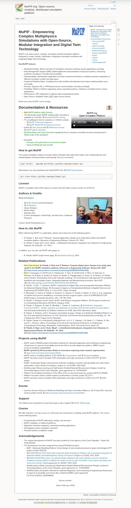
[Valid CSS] (81, 503)
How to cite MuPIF (98, 48)
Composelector (71, 355)
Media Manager (103, 9)
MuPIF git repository (74, 170)
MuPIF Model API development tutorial (44, 125)
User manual (37, 127)
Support (95, 58)
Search (115, 5)
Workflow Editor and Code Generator (39, 132)
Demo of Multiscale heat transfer (40, 145)
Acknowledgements (99, 62)
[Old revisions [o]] (119, 34)
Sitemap (113, 9)
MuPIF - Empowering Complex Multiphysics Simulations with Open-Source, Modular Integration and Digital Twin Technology (101, 33)
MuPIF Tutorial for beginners (40, 122)
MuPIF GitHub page (82, 403)
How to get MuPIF (98, 41)
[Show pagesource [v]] (119, 29)
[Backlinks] (119, 39)
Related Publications (99, 51)
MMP (104, 358)
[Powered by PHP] (60, 503)
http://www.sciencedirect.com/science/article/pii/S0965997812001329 (57, 333)
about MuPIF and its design (39, 101)
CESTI (90, 375)
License (95, 44)
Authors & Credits (98, 46)
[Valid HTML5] (71, 503)
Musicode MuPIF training (55, 117)
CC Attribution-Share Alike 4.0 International (98, 499)
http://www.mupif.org (65, 255)
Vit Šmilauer (31, 205)
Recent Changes (90, 9)
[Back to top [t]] (119, 44)
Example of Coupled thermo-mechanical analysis (46, 142)
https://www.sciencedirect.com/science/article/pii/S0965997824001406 (57, 270)
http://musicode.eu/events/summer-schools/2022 (65, 393)
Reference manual (56, 127)
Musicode (88, 355)
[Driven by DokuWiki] (92, 503)
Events (94, 55)
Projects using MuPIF (99, 53)
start (22, 19)
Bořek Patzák (31, 203)
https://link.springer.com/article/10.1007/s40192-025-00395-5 (52, 283)
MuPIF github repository (36, 130)
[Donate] (49, 503)
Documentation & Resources (101, 39)
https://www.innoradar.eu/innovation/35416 (43, 353)
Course (94, 60)
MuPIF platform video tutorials (40, 112)
